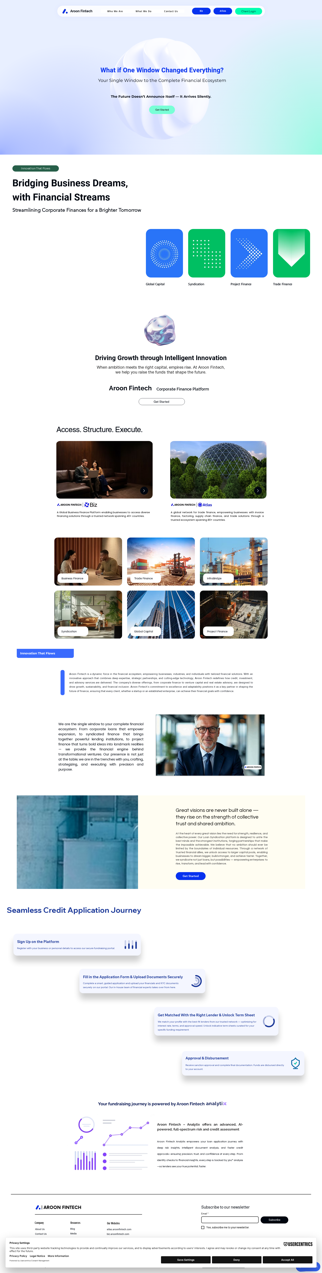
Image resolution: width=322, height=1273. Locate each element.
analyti (214, 1103)
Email (204, 1213)
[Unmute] (166, 771)
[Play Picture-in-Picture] (254, 771)
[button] (115, 11)
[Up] (144, 491)
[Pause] (160, 771)
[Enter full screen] (260, 771)
